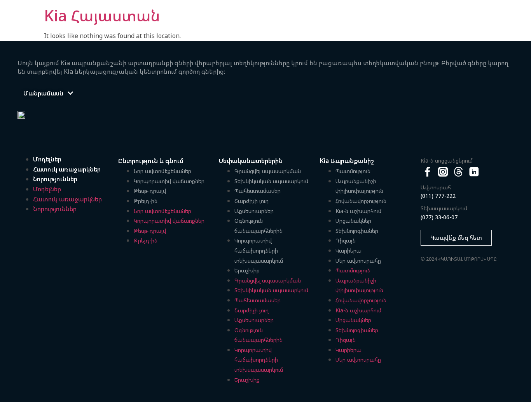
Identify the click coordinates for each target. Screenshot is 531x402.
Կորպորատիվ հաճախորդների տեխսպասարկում (258, 250)
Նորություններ (55, 179)
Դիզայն (345, 240)
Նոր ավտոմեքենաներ (162, 171)
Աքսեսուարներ (254, 211)
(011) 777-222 (438, 195)
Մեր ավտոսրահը (358, 260)
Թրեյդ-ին (145, 200)
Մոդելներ (47, 159)
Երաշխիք (247, 270)
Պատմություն (352, 171)
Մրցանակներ (353, 220)
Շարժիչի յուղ (251, 200)
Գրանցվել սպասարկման (267, 171)
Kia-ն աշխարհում (358, 211)
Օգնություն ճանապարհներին (258, 225)
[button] (48, 93)
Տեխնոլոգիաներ (356, 230)
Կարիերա (348, 250)
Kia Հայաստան (102, 15)
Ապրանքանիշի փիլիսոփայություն (359, 186)
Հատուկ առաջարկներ (67, 169)
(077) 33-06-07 (439, 217)
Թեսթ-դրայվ (150, 190)
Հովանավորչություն (360, 200)
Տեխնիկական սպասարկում (271, 181)
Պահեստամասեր (257, 190)
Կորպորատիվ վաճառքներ (169, 181)
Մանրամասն (43, 93)
